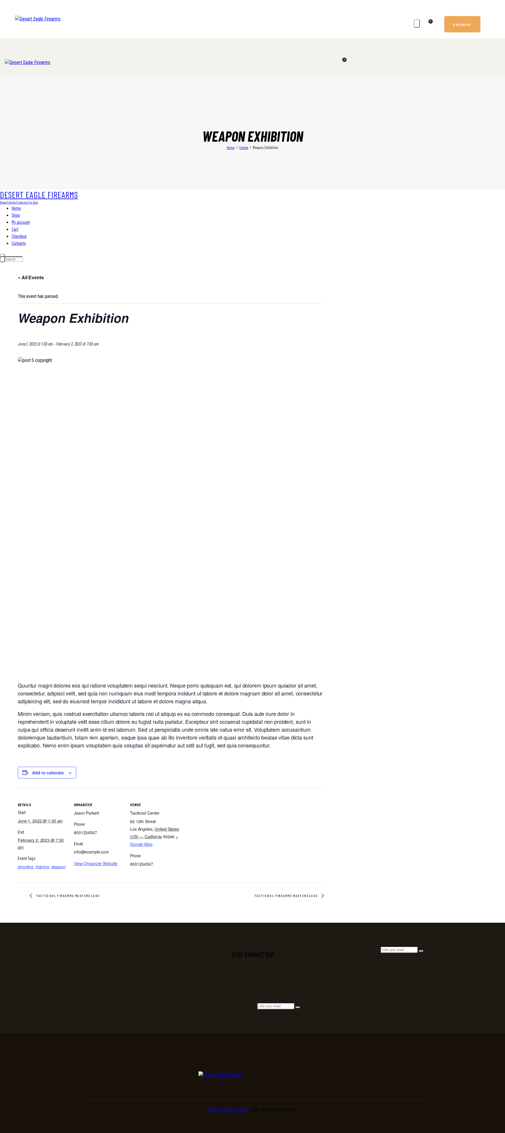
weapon (58, 867)
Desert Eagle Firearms (228, 1110)
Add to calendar (48, 772)
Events (243, 147)
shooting (25, 867)
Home (231, 147)
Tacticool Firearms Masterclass (67, 895)
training (42, 867)
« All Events (31, 277)
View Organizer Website (95, 863)
